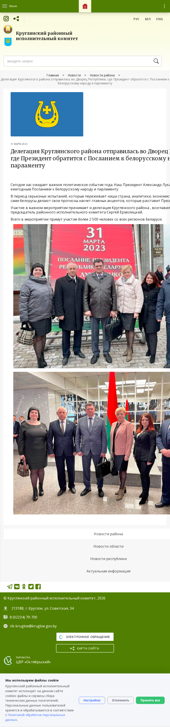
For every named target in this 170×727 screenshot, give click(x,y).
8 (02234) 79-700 (24, 617)
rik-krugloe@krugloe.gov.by (33, 626)
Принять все (150, 700)
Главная (52, 75)
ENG (159, 19)
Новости (74, 75)
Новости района (102, 75)
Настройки (91, 700)
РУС (136, 19)
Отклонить (120, 700)
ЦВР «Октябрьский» (33, 661)
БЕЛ (148, 19)
